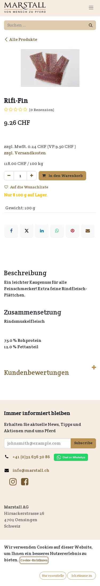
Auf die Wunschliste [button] (29, 187)
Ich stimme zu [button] (81, 575)
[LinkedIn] (41, 230)
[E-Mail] (87, 230)
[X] (26, 230)
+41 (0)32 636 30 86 (33, 457)
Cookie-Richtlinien (34, 560)
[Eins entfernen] (9, 175)
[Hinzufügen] (32, 175)
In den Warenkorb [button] (65, 175)
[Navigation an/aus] (91, 7)
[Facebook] (11, 230)
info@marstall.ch (31, 470)
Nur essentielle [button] (53, 575)
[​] (13, 482)
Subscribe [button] (83, 442)
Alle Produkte (23, 39)
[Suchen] (90, 25)
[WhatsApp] (57, 230)
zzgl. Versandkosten (25, 153)
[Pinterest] (72, 230)
